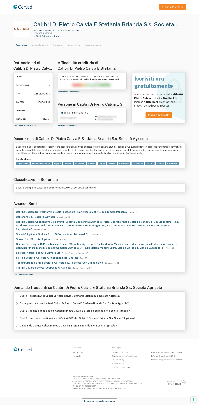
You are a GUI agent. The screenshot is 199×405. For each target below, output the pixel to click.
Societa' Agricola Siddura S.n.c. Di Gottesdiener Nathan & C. (52, 234)
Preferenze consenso (121, 367)
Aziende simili (40, 45)
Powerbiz (76, 356)
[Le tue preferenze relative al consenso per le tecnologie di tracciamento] (194, 400)
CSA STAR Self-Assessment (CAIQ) (166, 352)
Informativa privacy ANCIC (163, 356)
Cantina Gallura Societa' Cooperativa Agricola (44, 267)
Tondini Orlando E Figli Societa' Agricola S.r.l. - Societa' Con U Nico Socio (60, 262)
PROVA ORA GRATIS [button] (172, 7)
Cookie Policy (118, 360)
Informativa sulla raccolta (99, 401)
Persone (57, 45)
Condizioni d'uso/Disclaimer (124, 356)
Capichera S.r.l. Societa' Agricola (36, 216)
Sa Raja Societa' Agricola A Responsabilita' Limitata (47, 257)
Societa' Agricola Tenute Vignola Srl (38, 252)
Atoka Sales (77, 352)
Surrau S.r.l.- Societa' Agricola (34, 239)
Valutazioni (73, 45)
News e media (93, 45)
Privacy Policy (118, 363)
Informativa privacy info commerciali (168, 360)
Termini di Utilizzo (120, 352)
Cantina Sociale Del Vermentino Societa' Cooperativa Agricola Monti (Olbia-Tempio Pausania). (72, 211)
